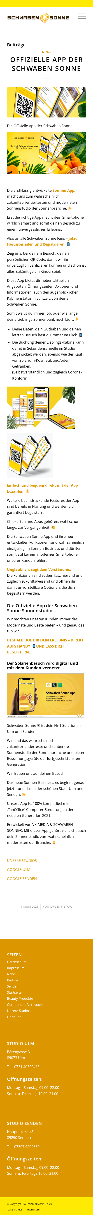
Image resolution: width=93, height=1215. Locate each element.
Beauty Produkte (20, 998)
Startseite (14, 992)
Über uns (14, 1016)
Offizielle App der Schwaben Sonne (46, 64)
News (46, 52)
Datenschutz (16, 961)
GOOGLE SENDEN (22, 878)
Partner (13, 980)
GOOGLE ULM (18, 869)
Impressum (16, 968)
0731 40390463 (27, 1066)
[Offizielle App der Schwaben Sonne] (46, 102)
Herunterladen (20, 244)
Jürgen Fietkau (61, 906)
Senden (13, 986)
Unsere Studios (18, 1010)
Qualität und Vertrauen (25, 1004)
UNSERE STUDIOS (22, 860)
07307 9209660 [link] (27, 1146)
